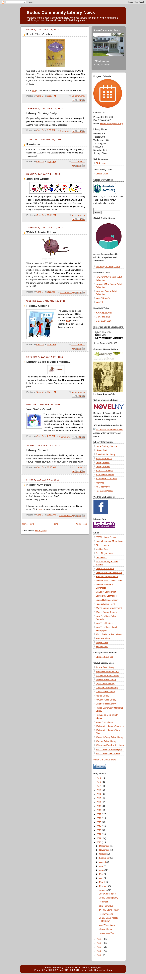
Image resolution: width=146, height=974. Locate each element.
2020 (99, 802)
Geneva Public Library (106, 679)
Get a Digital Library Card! (108, 266)
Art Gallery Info (103, 487)
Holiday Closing (37, 305)
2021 (99, 798)
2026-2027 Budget (104, 470)
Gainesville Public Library (107, 675)
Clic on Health (102, 545)
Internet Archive (103, 638)
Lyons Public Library (105, 683)
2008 (99, 943)
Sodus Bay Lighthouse (106, 596)
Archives (100, 483)
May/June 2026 (103, 316)
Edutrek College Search (107, 576)
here (34, 90)
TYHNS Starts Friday (41, 232)
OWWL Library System (106, 537)
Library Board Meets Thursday (48, 361)
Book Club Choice (39, 34)
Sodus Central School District (109, 580)
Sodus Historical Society (107, 600)
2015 (99, 822)
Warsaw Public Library (106, 741)
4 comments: (65, 437)
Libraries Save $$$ (104, 657)
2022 (99, 794)
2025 (99, 782)
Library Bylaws (103, 462)
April (101, 878)
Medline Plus (102, 549)
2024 (99, 786)
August (102, 862)
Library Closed (37, 450)
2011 (99, 838)
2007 (99, 947)
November (104, 850)
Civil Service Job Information (109, 572)
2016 (99, 818)
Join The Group (37, 178)
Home (55, 524)
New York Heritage (104, 623)
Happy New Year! (38, 484)
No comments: (78, 96)
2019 (99, 806)
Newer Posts (28, 524)
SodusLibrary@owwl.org (111, 123)
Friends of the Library (105, 454)
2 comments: (65, 515)
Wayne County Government (109, 608)
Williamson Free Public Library (110, 745)
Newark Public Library (106, 699)
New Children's (103, 298)
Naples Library (102, 695)
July (101, 866)
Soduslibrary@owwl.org (100, 970)
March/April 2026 (103, 321)
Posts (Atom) (41, 530)
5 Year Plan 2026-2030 (106, 478)
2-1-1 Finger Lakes (104, 553)
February (103, 886)
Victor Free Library (104, 722)
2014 (99, 826)
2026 (99, 778)
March (102, 882)
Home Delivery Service (106, 446)
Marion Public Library (105, 691)
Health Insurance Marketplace (110, 541)
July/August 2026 (104, 312)
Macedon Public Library (107, 687)
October (103, 854)
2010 (99, 842)
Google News (102, 642)
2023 (99, 790)
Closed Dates (102, 173)
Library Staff (101, 450)
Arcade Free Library (105, 667)
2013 (99, 830)
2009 (99, 939)
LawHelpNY (101, 557)
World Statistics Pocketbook (109, 634)
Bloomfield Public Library (107, 671)
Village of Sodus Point (106, 592)
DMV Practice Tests (105, 568)
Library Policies (103, 466)
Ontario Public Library (106, 703)
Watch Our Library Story (104, 759)
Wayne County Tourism (106, 612)
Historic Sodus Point (105, 604)
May (101, 874)
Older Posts (81, 524)
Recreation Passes (104, 491)
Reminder (33, 144)
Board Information (104, 458)
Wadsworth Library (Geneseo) (110, 726)
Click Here (101, 163)
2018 (99, 810)
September (104, 858)
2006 (99, 951)
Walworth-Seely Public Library (109, 737)
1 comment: (66, 131)
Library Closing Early (41, 113)
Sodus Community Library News (61, 12)
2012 (99, 834)
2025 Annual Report (105, 474)
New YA (99, 302)
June (101, 870)
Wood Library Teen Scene (108, 753)
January (103, 890)
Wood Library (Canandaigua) (109, 749)
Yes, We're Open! (38, 409)
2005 (99, 955)
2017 (99, 814)
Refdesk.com (102, 646)
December (104, 846)
